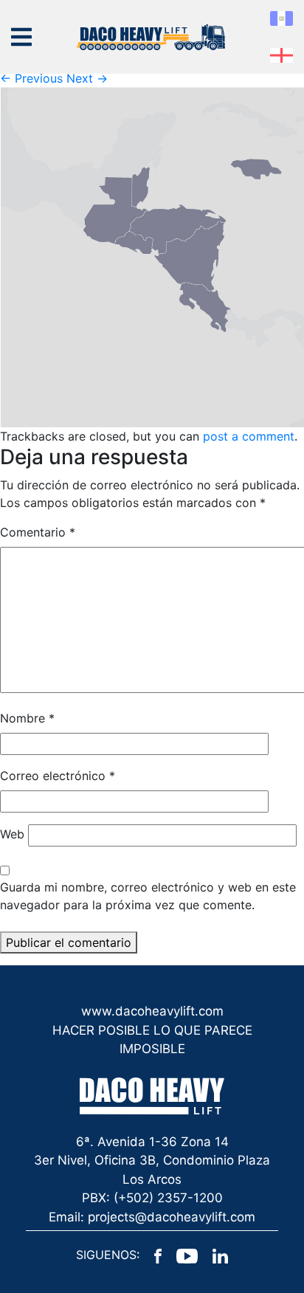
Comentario (37, 532)
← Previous (31, 78)
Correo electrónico (57, 775)
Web (12, 834)
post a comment (248, 436)
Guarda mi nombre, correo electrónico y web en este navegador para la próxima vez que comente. (148, 896)
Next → (87, 78)
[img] (21, 37)
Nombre (27, 718)
